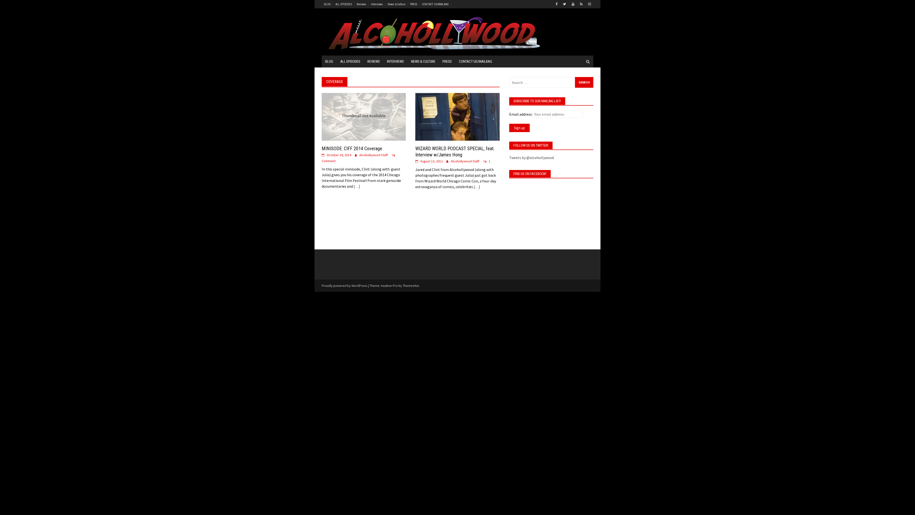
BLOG (327, 4)
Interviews (377, 4)
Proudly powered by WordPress (344, 285)
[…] (356, 186)
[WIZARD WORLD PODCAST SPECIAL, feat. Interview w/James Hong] (457, 116)
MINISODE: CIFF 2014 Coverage (352, 148)
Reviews (361, 4)
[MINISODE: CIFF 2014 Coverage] (364, 116)
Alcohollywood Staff (373, 155)
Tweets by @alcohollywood (531, 157)
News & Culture (396, 4)
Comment (329, 161)
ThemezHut (411, 285)
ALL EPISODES (344, 4)
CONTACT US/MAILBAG (435, 4)
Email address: (521, 114)
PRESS (413, 4)
